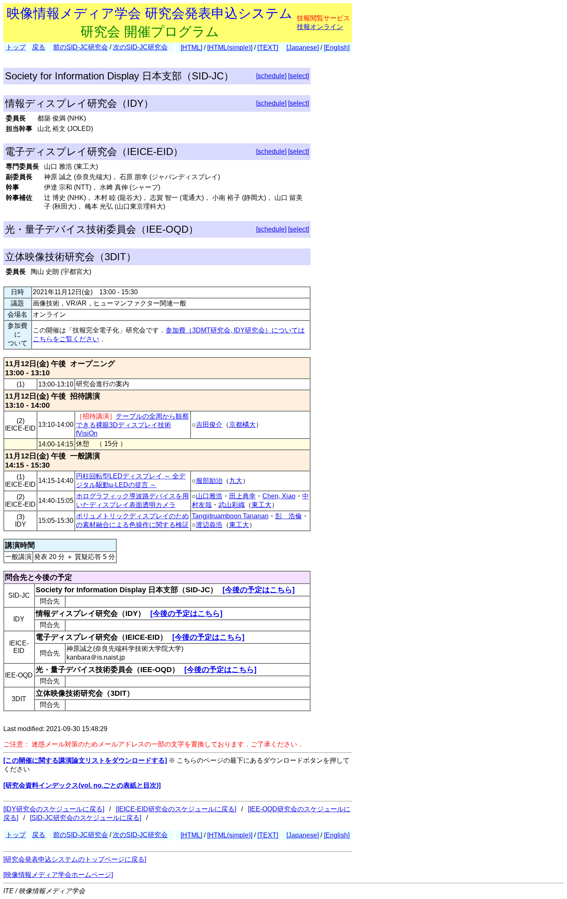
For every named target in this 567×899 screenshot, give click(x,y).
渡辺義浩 (209, 524)
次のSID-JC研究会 (140, 47)
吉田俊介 (209, 424)
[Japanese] (302, 47)
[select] (298, 75)
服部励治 (209, 480)
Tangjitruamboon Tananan (230, 516)
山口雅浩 (209, 496)
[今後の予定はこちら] (258, 590)
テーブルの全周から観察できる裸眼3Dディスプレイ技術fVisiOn (132, 425)
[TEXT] (267, 47)
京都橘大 (242, 424)
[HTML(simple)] (229, 47)
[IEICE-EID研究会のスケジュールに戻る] (176, 809)
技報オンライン (320, 26)
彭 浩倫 (288, 516)
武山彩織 (231, 504)
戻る (38, 47)
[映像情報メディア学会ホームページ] (58, 874)
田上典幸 (242, 496)
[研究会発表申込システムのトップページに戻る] (74, 859)
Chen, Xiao (279, 496)
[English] (336, 47)
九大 (235, 480)
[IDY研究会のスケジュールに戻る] (53, 809)
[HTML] (191, 47)
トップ (16, 47)
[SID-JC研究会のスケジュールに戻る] (85, 817)
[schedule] (271, 75)
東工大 (261, 504)
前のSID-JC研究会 (80, 47)
